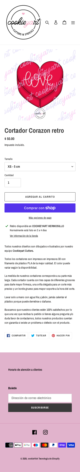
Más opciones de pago (40, 217)
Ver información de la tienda (24, 236)
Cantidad (9, 175)
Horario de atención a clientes (25, 369)
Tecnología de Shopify (49, 458)
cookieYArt (33, 458)
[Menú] (73, 22)
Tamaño (9, 159)
